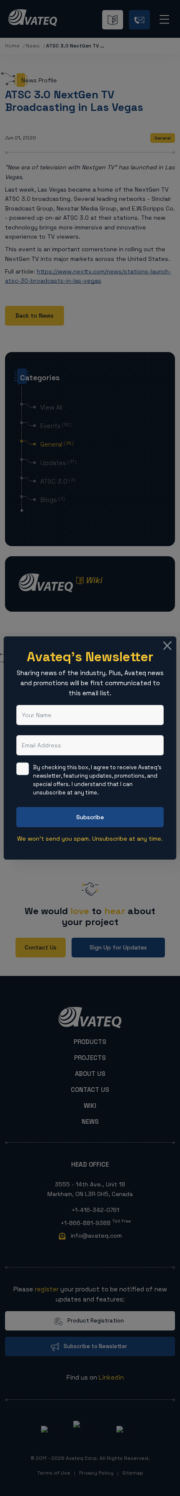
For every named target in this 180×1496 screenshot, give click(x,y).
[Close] (167, 645)
